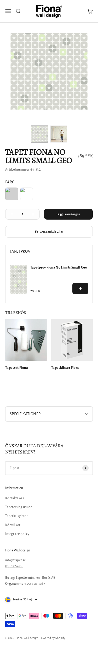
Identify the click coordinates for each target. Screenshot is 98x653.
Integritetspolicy (17, 534)
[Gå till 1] (39, 134)
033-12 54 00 (14, 566)
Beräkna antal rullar (49, 231)
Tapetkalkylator (16, 516)
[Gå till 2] (58, 134)
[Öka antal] (32, 214)
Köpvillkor (13, 525)
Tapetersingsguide (18, 507)
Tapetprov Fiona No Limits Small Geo (58, 267)
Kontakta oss (14, 498)
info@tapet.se (15, 560)
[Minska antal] (12, 214)
